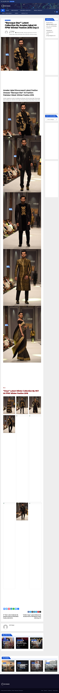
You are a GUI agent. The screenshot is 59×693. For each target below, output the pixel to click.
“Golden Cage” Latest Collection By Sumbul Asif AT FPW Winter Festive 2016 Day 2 (32, 616)
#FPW (16, 34)
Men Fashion (14, 10)
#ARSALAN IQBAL (20, 32)
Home (7, 10)
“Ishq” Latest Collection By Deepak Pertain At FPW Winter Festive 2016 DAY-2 (10, 616)
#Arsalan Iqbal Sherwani (28, 32)
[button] (54, 11)
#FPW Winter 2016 (21, 34)
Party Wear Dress (7, 13)
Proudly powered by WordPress (6, 690)
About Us (45, 690)
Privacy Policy (55, 690)
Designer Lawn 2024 (25, 10)
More (16, 13)
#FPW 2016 (27, 34)
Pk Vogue (12, 31)
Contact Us (24, 13)
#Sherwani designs (33, 34)
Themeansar (21, 690)
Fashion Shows (7, 20)
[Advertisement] (22, 80)
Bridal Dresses (38, 10)
